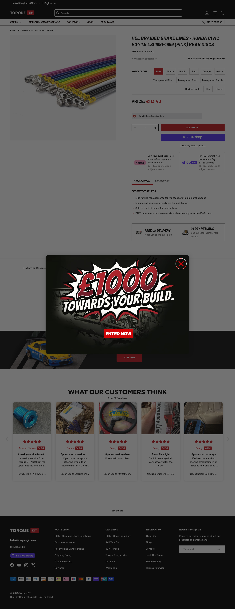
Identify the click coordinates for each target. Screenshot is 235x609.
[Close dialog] (181, 264)
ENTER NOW (118, 333)
